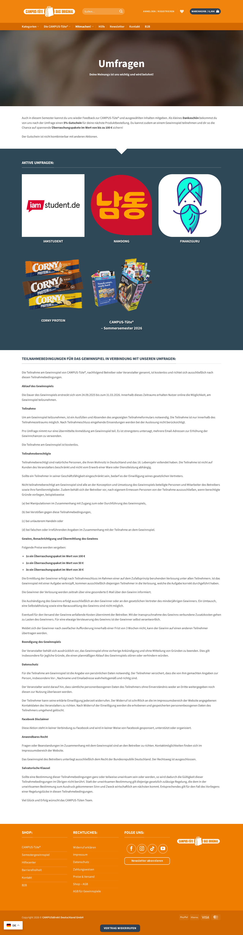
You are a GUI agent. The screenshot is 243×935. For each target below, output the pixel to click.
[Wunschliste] (182, 11)
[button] (158, 11)
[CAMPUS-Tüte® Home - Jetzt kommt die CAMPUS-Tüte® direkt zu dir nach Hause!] (49, 11)
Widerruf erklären (84, 847)
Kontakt (134, 27)
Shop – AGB (80, 884)
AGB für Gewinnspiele (87, 891)
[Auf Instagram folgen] (142, 849)
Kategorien (29, 27)
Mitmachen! (83, 27)
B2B (147, 27)
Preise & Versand (84, 877)
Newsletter (117, 27)
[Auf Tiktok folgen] (152, 849)
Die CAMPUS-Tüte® (56, 27)
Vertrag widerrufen (120, 928)
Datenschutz (81, 862)
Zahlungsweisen (83, 869)
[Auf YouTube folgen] (163, 849)
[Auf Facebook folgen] (131, 849)
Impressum (80, 855)
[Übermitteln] (121, 11)
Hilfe (102, 27)
